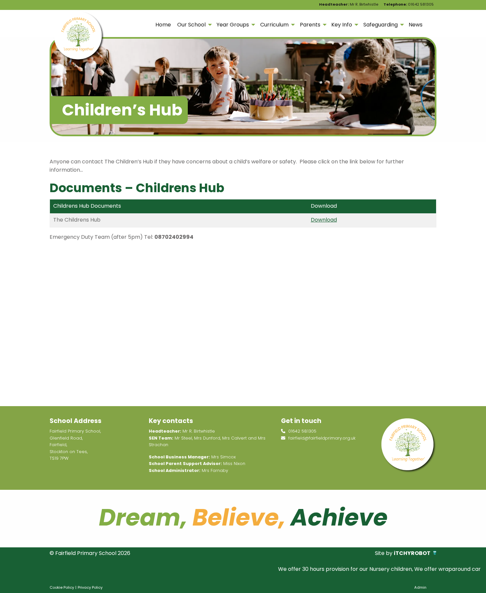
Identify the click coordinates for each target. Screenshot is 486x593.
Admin (420, 587)
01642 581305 (409, 4)
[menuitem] (163, 25)
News (416, 24)
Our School (191, 24)
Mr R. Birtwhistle (348, 4)
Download (324, 220)
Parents (310, 24)
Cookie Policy (62, 587)
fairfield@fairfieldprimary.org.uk (321, 438)
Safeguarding (380, 24)
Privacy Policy (90, 587)
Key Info (341, 24)
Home (163, 24)
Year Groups (233, 24)
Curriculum (274, 24)
